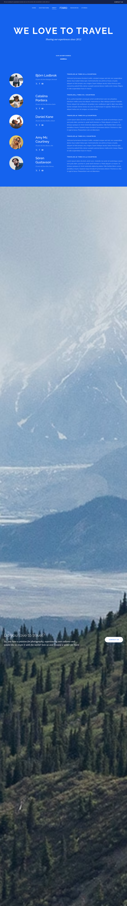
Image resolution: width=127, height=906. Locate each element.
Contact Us (118, 2)
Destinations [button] (44, 8)
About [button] (54, 8)
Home (34, 8)
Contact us (114, 639)
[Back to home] (63, 8)
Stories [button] (84, 8)
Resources (74, 8)
